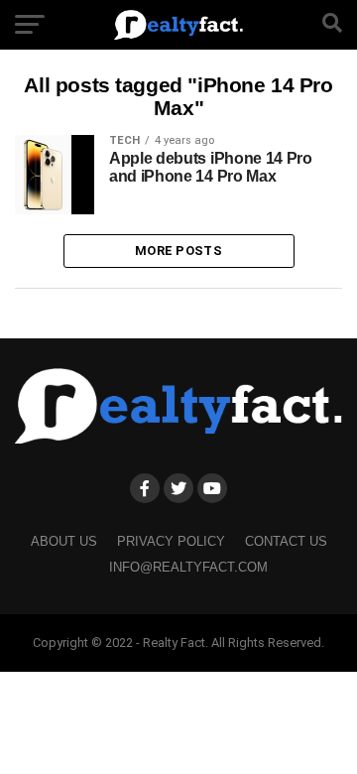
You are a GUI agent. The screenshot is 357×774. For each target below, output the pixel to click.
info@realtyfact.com (188, 567)
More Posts (178, 250)
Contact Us (286, 541)
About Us (64, 541)
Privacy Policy (171, 541)
